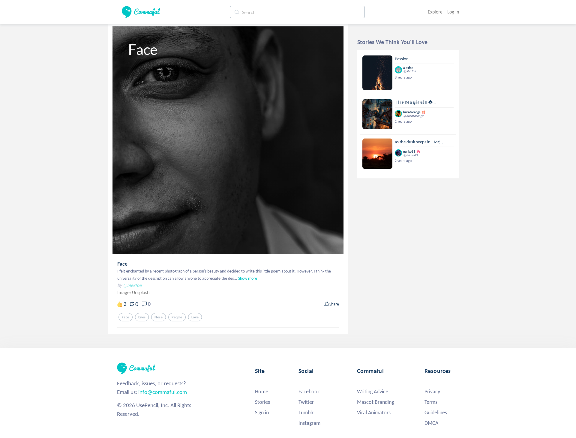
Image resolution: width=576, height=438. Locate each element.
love (195, 317)
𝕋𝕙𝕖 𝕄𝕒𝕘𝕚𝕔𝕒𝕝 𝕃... (415, 102)
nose (158, 317)
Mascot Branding (375, 402)
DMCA (431, 423)
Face (122, 264)
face (125, 317)
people (177, 317)
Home (261, 391)
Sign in (262, 412)
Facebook (309, 391)
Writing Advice (372, 391)
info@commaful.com (162, 392)
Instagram (309, 423)
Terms (430, 402)
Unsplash (140, 292)
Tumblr (306, 412)
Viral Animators (374, 412)
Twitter (306, 402)
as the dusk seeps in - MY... (419, 142)
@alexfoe (132, 285)
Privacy (432, 391)
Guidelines (435, 412)
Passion (402, 58)
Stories (262, 402)
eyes (142, 317)
